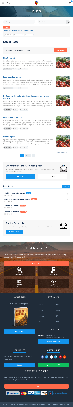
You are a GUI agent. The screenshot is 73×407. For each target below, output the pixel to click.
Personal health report (12, 117)
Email (21, 176)
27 (28, 155)
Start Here (37, 263)
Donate (36, 386)
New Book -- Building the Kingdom (19, 30)
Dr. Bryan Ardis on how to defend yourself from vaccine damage (27, 97)
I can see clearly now (12, 77)
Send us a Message (53, 341)
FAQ (57, 322)
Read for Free (19, 332)
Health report (9, 58)
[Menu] (3, 3)
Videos (41, 316)
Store (41, 322)
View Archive (14, 232)
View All (65, 186)
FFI (57, 316)
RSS (53, 176)
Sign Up (19, 365)
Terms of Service (58, 404)
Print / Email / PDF (54, 365)
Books (41, 304)
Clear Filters (61, 50)
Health (16, 69)
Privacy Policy (46, 404)
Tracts (41, 310)
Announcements (19, 35)
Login (68, 404)
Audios (58, 310)
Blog (57, 304)
